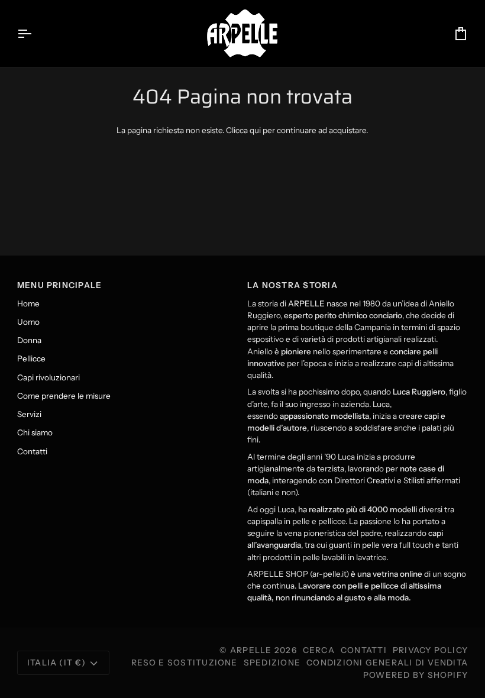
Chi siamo (35, 432)
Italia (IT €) (56, 662)
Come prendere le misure (64, 395)
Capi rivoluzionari (48, 377)
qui (255, 130)
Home (28, 303)
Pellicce (31, 358)
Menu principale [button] (59, 285)
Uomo (28, 322)
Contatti (32, 451)
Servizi (29, 414)
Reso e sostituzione (184, 662)
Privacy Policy (430, 650)
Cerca (319, 650)
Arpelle (251, 650)
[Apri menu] (35, 33)
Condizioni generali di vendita (387, 662)
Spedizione (272, 662)
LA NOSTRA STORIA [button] (292, 285)
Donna (29, 340)
